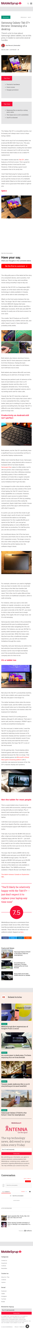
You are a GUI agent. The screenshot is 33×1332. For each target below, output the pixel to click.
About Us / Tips (5, 1277)
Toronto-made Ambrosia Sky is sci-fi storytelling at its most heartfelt (15, 1085)
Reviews (6, 17)
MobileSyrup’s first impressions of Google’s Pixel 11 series (14, 1027)
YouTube (3, 1299)
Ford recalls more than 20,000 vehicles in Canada (22, 974)
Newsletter (4, 1268)
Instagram (4, 1296)
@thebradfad (16, 45)
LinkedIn (20, 938)
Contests (3, 1265)
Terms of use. (23, 1327)
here (21, 932)
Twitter (12, 938)
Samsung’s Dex (6, 467)
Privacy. (17, 1327)
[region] (16, 1203)
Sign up (29, 1178)
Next (29, 17)
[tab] (6, 1191)
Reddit (27, 938)
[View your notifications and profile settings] (30, 1191)
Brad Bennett (9, 45)
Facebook (5, 938)
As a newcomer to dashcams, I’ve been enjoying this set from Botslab (21, 965)
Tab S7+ (21, 160)
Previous (23, 17)
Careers (3, 1282)
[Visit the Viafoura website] (28, 1230)
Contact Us (4, 1260)
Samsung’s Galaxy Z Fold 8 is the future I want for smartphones (22, 953)
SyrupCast (4, 1263)
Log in (25, 1178)
